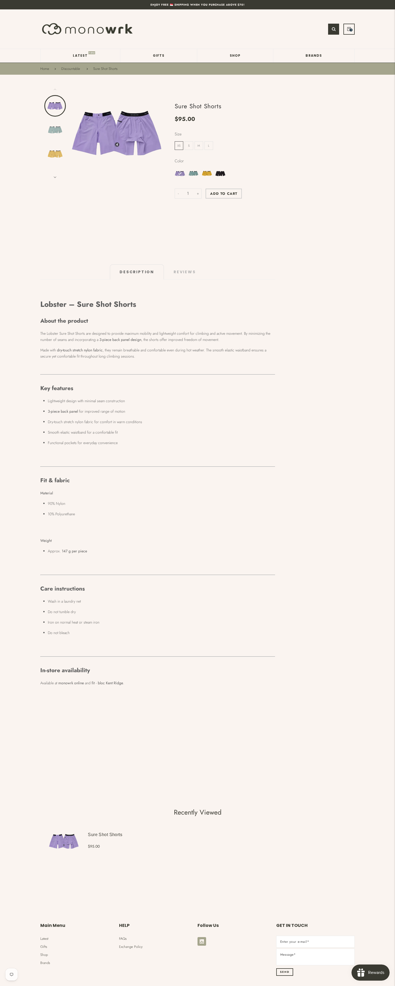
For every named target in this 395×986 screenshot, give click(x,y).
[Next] (159, 133)
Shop (44, 954)
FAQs (123, 938)
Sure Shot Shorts (105, 68)
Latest (44, 938)
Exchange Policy (131, 946)
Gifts (43, 946)
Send (284, 972)
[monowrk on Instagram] (202, 941)
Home (44, 68)
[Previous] (76, 133)
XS (179, 145)
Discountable (70, 68)
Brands (45, 962)
